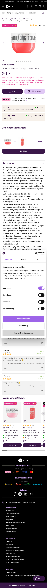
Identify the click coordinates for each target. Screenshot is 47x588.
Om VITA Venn (11, 572)
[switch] (41, 295)
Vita (3, 19)
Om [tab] (38, 259)
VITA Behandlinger (12, 562)
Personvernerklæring (13, 547)
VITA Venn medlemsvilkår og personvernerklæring (23, 575)
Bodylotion (27, 19)
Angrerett (9, 519)
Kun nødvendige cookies (23, 333)
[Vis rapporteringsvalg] (42, 343)
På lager (40, 107)
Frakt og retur (11, 516)
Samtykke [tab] (8, 259)
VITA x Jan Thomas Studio (15, 559)
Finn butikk (10, 544)
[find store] (27, 6)
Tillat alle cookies (23, 318)
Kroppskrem (19, 19)
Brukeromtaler (11, 532)
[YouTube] (30, 494)
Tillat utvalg (23, 326)
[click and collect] (40, 6)
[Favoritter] (36, 6)
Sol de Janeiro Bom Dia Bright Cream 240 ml (16, 21)
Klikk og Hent (9, 116)
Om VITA (9, 541)
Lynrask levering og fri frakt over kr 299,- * (19, 110)
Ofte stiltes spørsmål (13, 513)
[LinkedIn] (25, 494)
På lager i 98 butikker (36, 116)
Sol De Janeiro (8, 64)
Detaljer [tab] (24, 259)
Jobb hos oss (10, 553)
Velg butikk (8, 118)
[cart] (44, 6)
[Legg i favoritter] (4, 60)
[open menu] (3, 6)
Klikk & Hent (10, 525)
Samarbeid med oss (13, 556)
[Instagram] (20, 494)
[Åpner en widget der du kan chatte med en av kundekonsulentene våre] (39, 578)
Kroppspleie (9, 19)
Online (6, 107)
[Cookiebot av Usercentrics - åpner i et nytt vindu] (34, 253)
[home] (10, 6)
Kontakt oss (10, 510)
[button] (43, 13)
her (27, 100)
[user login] (32, 6)
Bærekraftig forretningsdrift (15, 550)
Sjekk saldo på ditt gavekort (15, 522)
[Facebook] (14, 494)
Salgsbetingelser (11, 528)
